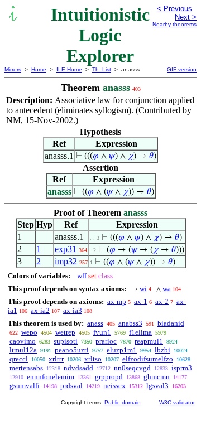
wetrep (65, 332)
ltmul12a (23, 350)
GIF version (182, 69)
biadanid (170, 323)
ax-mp (116, 301)
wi (143, 288)
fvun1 (102, 332)
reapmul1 (149, 341)
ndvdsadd (78, 368)
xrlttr (56, 359)
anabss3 (130, 323)
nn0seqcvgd (132, 368)
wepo (29, 332)
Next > (186, 17)
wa (166, 288)
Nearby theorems (174, 24)
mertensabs (26, 368)
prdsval (71, 385)
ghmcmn (156, 377)
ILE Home (69, 69)
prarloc (106, 341)
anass (95, 323)
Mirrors (12, 69)
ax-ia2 (40, 310)
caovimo (22, 341)
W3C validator (177, 402)
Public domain (122, 402)
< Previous (174, 8)
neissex (114, 385)
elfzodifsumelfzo (147, 359)
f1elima (140, 332)
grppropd (109, 377)
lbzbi (162, 350)
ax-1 (140, 301)
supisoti (66, 341)
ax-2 (162, 301)
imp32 (66, 261)
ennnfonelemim (50, 377)
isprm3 (181, 368)
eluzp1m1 (122, 350)
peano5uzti (72, 350)
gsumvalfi (24, 385)
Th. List (101, 69)
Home (38, 69)
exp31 (65, 249)
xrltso (93, 359)
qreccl (18, 359)
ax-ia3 (72, 310)
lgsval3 (157, 385)
